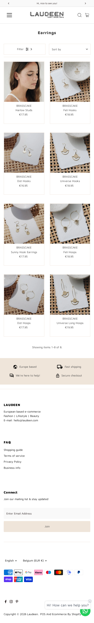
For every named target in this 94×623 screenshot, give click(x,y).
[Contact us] (85, 610)
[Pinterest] (17, 602)
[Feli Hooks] (70, 82)
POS (42, 614)
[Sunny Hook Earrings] (24, 224)
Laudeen (32, 614)
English (9, 560)
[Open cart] (87, 15)
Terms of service (14, 455)
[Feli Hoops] (70, 224)
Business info (12, 467)
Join (47, 526)
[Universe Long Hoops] (70, 295)
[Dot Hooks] (24, 153)
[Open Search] (80, 15)
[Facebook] (6, 602)
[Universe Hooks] (70, 153)
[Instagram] (11, 602)
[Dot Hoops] (24, 295)
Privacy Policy (12, 461)
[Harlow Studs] (24, 82)
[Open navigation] (14, 15)
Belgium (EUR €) (33, 560)
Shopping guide (13, 450)
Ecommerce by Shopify (66, 614)
